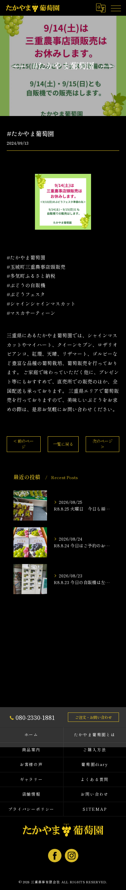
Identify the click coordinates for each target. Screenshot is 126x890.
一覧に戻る (63, 444)
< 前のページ (23, 444)
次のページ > (102, 444)
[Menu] (115, 7)
